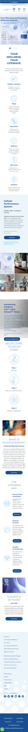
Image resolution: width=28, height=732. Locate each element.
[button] (9, 48)
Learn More (14, 472)
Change (14, 5)
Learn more (17, 514)
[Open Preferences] (2, 729)
